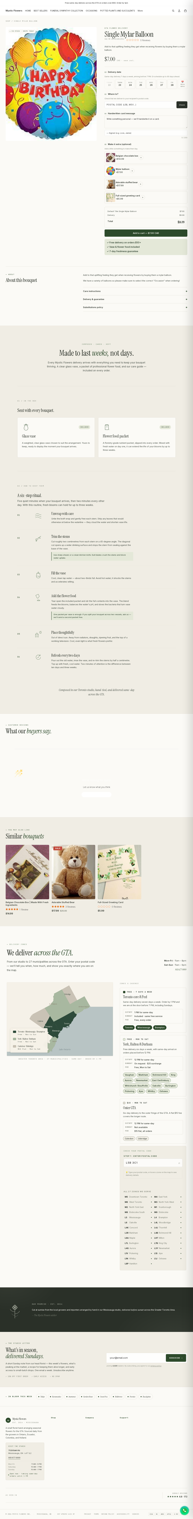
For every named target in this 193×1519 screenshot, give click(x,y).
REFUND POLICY (107, 1514)
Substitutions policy (93, 307)
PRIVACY (87, 1514)
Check (182, 105)
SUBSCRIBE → (176, 1358)
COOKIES (135, 1514)
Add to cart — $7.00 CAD (146, 233)
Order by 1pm (122, 3)
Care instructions (92, 291)
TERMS (96, 1514)
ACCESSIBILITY (123, 1514)
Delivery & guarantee (93, 299)
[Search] (173, 11)
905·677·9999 (180, 969)
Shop (8, 21)
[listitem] (140, 11)
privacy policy (156, 1366)
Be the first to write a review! (96, 794)
